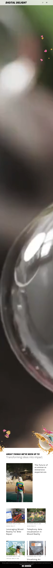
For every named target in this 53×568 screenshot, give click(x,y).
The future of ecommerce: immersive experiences (26, 482)
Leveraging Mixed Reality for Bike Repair (15, 522)
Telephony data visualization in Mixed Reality (36, 522)
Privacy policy (28, 566)
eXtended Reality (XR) (13, 523)
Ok (22, 566)
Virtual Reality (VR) (12, 558)
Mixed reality (10, 526)
